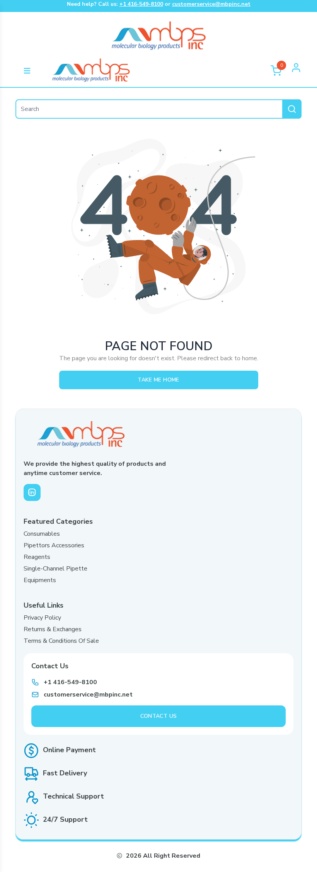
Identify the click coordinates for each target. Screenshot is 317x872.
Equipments (40, 580)
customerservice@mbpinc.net (211, 4)
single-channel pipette (55, 568)
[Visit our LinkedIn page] (32, 492)
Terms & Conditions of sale (61, 641)
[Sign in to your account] (296, 70)
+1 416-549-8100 (141, 4)
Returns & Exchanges (53, 629)
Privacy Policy (42, 617)
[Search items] (292, 109)
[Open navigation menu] (27, 70)
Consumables (42, 534)
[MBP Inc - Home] (91, 70)
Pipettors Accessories (54, 545)
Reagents (37, 557)
